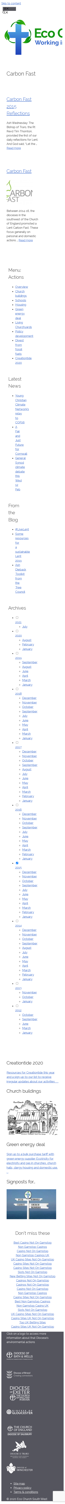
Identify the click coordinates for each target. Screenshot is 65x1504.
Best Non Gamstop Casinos (32, 1301)
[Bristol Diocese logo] (20, 1382)
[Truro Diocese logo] (20, 1457)
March (26, 680)
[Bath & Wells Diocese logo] (20, 1363)
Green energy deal (20, 313)
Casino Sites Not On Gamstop (32, 1263)
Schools (20, 300)
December (29, 698)
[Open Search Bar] (5, 13)
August (26, 640)
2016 (18, 809)
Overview (21, 287)
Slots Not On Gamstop (32, 1272)
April (25, 675)
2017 (18, 747)
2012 (18, 1010)
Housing (20, 304)
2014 (18, 925)
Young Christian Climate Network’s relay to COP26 (22, 409)
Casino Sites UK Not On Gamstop (32, 1318)
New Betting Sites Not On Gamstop (32, 1276)
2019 (18, 658)
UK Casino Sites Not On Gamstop (32, 1259)
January (27, 649)
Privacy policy (22, 1487)
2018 (18, 693)
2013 (18, 988)
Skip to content (11, 3)
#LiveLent (22, 529)
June (25, 671)
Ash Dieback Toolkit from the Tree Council (20, 578)
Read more (14, 148)
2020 (18, 635)
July (24, 626)
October (27, 707)
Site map (19, 1483)
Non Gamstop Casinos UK (32, 1255)
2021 (18, 622)
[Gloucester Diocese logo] (20, 1419)
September (29, 662)
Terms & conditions (26, 1492)
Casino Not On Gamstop (32, 1251)
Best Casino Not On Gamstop (33, 1242)
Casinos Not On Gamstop (32, 1280)
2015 (18, 867)
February (28, 644)
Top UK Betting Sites (32, 1322)
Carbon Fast (19, 171)
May (25, 724)
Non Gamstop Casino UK (32, 1305)
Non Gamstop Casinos (32, 1247)
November (29, 702)
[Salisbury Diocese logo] (20, 1438)
